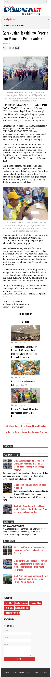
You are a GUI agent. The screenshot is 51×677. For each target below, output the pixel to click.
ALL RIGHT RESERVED (39, 672)
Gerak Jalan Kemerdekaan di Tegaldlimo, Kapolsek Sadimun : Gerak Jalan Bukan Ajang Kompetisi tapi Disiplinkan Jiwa (30, 508)
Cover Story (8, 43)
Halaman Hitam (35, 602)
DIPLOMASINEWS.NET (22, 672)
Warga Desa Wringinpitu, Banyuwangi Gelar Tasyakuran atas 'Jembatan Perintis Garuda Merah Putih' (30, 549)
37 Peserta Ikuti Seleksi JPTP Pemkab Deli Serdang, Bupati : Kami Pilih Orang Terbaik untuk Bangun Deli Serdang (24, 352)
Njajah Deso (8, 607)
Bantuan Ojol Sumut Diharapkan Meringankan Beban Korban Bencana (24, 412)
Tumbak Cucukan (21, 602)
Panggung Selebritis (12, 612)
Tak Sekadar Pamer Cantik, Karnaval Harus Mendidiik (25, 426)
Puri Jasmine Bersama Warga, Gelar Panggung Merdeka (25, 432)
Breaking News (14, 25)
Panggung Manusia (22, 607)
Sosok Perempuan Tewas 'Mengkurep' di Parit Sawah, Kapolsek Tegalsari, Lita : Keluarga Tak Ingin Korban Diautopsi (31, 578)
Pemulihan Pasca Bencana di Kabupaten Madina (23, 383)
